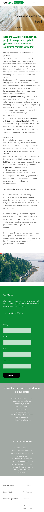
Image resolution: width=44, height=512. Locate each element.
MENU (37, 2)
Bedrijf (5, 324)
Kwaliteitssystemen (10, 498)
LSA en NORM (8, 485)
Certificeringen (28, 492)
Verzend (11, 375)
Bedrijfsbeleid (8, 492)
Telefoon (6, 360)
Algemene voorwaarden (28, 506)
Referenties (27, 485)
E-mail (5, 348)
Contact (26, 498)
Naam (5, 336)
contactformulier (20, 306)
